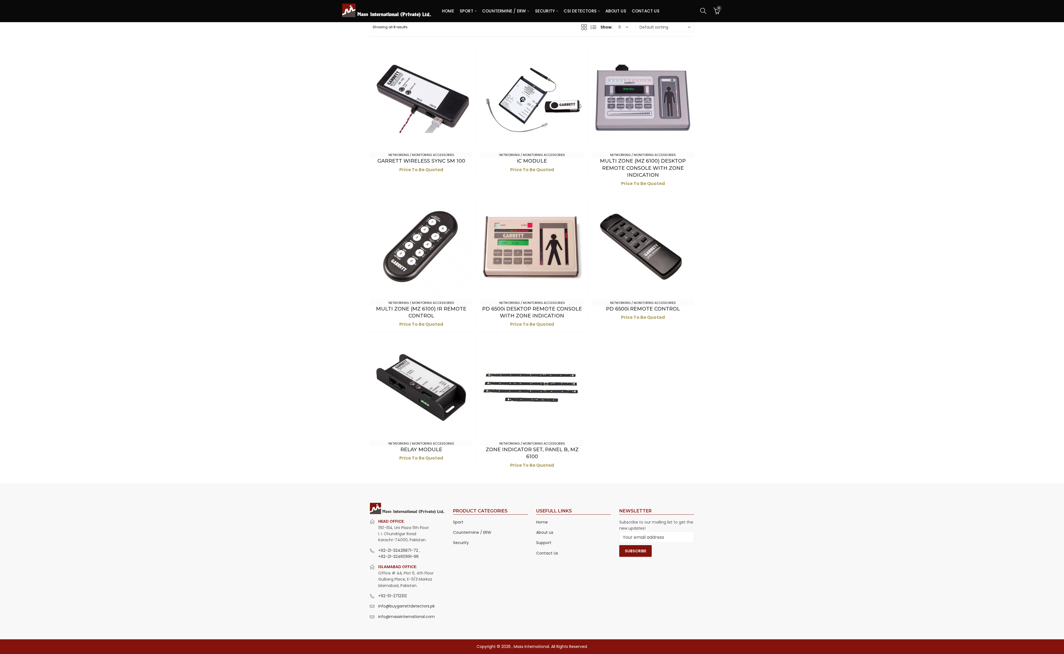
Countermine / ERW (472, 532)
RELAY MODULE (421, 450)
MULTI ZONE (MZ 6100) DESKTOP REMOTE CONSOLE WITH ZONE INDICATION (643, 168)
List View (593, 27)
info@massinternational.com (406, 616)
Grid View (584, 27)
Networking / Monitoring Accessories (421, 155)
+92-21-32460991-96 (398, 556)
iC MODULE (532, 161)
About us (544, 532)
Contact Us (547, 553)
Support (543, 542)
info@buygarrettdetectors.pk (406, 606)
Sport (458, 522)
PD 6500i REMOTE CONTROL (643, 309)
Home (542, 522)
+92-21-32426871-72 (398, 550)
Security (461, 542)
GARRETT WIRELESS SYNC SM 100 (421, 161)
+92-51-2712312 (392, 596)
